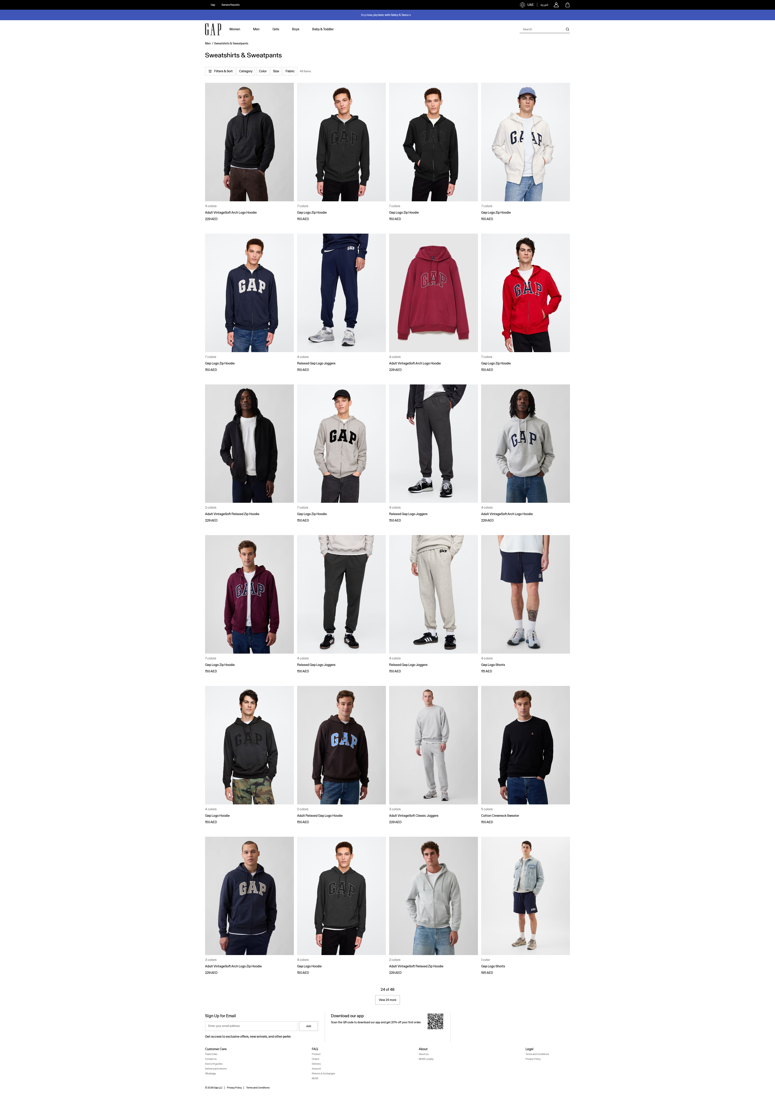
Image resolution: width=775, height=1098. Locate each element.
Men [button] (256, 29)
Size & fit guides (214, 1063)
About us (423, 1054)
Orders (315, 1059)
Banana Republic (231, 4)
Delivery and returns (216, 1068)
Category (245, 71)
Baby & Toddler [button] (323, 29)
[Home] (213, 29)
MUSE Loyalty (426, 1059)
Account (316, 1068)
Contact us (211, 1059)
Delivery (316, 1063)
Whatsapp (210, 1073)
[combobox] (544, 29)
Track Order (211, 1054)
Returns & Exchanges (323, 1073)
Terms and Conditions (537, 1054)
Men (208, 43)
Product (316, 1054)
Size (276, 71)
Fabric (290, 71)
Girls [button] (275, 29)
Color (263, 71)
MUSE (315, 1078)
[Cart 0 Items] (567, 5)
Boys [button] (295, 29)
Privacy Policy (533, 1059)
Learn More (406, 15)
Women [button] (234, 29)
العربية (544, 4)
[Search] (567, 29)
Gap (213, 4)
